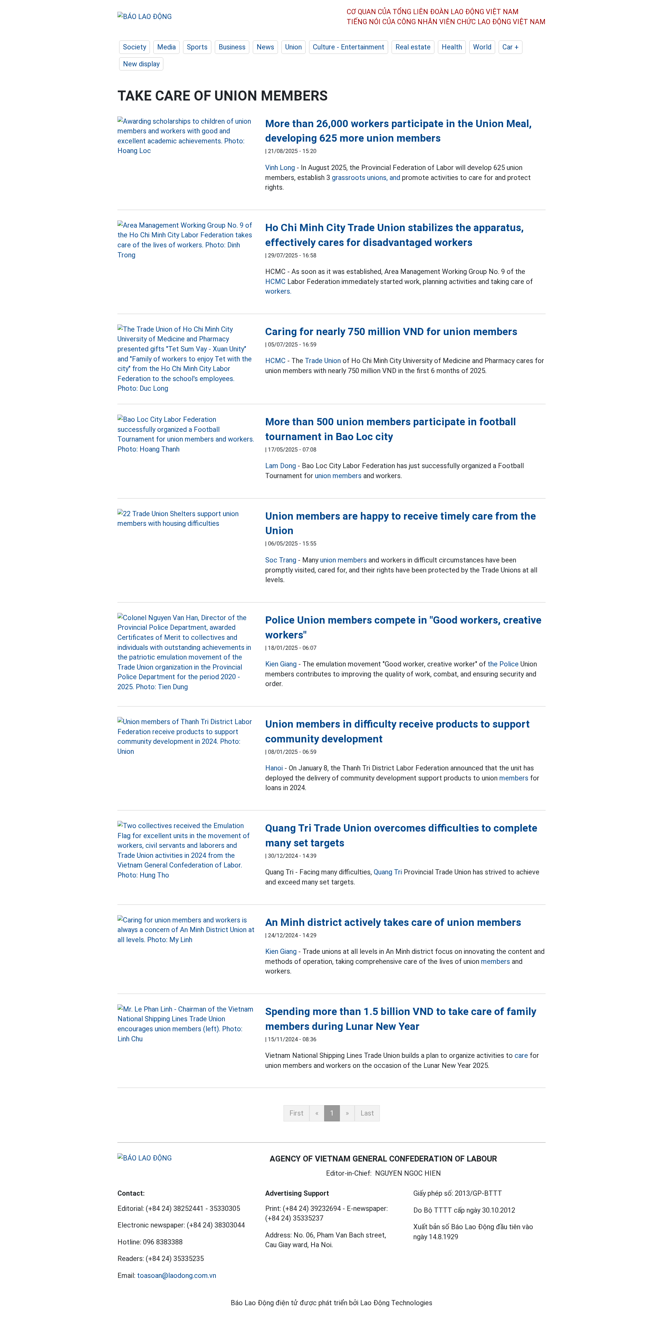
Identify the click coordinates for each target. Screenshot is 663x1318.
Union (293, 47)
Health (452, 47)
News (265, 47)
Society (134, 47)
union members (338, 476)
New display (141, 64)
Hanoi (274, 768)
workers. (278, 291)
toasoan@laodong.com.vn (176, 1275)
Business (232, 47)
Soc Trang (280, 560)
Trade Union (323, 361)
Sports (197, 47)
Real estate (413, 47)
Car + (510, 47)
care (521, 1055)
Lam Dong (280, 466)
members (513, 778)
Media (166, 47)
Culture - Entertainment (348, 47)
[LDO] (186, 136)
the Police (503, 664)
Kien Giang (281, 664)
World (482, 47)
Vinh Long (280, 167)
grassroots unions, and (366, 177)
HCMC (275, 281)
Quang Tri (388, 872)
